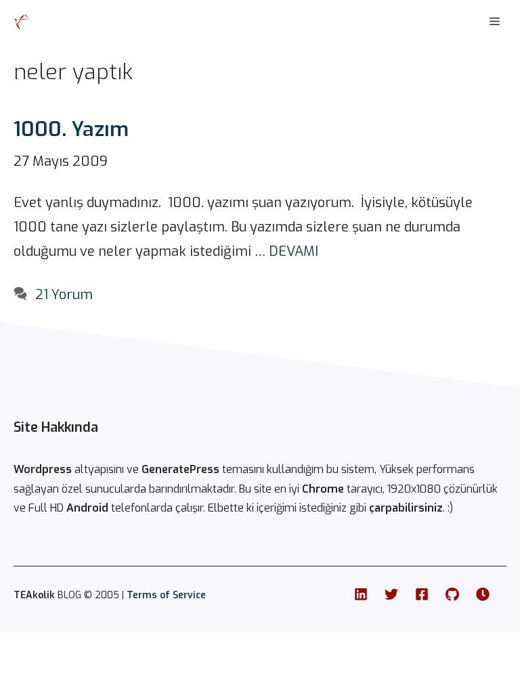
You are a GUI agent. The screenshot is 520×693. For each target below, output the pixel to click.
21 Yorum (64, 295)
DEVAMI (293, 251)
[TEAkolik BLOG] (22, 22)
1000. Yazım (71, 129)
